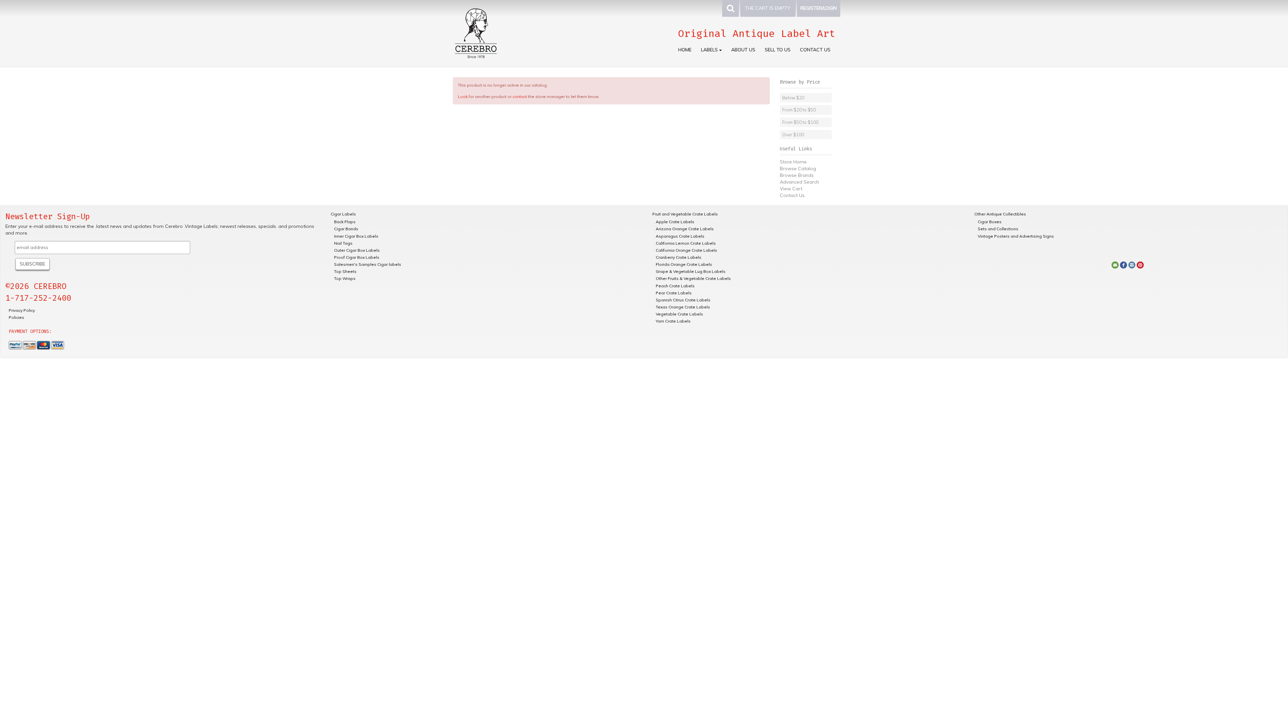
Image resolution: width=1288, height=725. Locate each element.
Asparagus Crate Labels (680, 236)
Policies (16, 317)
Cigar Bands (346, 228)
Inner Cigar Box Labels (356, 236)
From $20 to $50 (799, 109)
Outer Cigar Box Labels (357, 250)
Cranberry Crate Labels (678, 257)
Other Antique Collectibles (1000, 213)
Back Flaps (345, 221)
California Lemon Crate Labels (686, 243)
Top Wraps (345, 278)
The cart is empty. (768, 8)
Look (463, 96)
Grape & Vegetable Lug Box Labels (691, 271)
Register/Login (818, 8)
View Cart (791, 189)
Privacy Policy (22, 310)
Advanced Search (799, 182)
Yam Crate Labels (673, 321)
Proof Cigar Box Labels (356, 257)
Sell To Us (778, 50)
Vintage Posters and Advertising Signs (1016, 236)
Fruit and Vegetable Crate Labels (685, 213)
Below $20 (793, 97)
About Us (743, 50)
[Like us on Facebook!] (1123, 264)
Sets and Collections (998, 228)
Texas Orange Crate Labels (683, 306)
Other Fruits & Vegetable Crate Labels (693, 278)
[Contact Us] (1115, 264)
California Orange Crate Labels (686, 250)
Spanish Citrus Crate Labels (683, 299)
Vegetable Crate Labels (679, 314)
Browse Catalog (798, 168)
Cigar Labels (343, 213)
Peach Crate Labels (675, 285)
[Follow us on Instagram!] (1131, 264)
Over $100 (793, 134)
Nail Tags (343, 243)
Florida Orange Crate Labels (684, 264)
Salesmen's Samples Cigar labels (367, 264)
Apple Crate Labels (675, 221)
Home (685, 50)
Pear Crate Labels (674, 292)
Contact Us (815, 50)
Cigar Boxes (990, 221)
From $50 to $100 (800, 122)
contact (520, 96)
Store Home (793, 162)
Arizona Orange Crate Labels (685, 228)
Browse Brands (797, 175)
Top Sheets (345, 271)
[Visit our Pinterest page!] (1140, 264)
